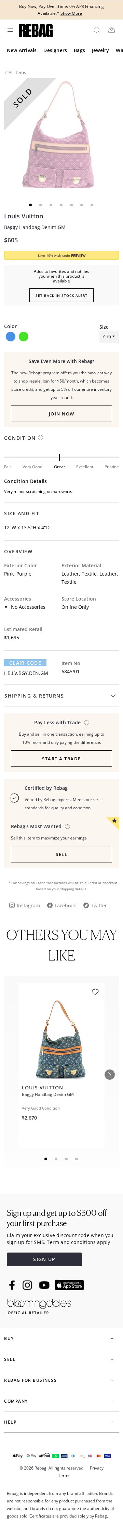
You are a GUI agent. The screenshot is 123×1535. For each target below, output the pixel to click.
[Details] (86, 722)
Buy (9, 1338)
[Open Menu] (10, 30)
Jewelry (100, 50)
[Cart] (111, 29)
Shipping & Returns (34, 695)
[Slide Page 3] (66, 1159)
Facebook (65, 905)
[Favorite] (95, 992)
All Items (17, 72)
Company (16, 1401)
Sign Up (44, 1259)
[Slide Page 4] (76, 1159)
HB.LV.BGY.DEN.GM (26, 673)
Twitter (99, 905)
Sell (61, 854)
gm (107, 336)
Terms (64, 1475)
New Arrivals (22, 50)
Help (10, 1422)
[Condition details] (40, 437)
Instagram (28, 905)
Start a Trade (61, 759)
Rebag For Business (30, 1380)
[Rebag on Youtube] (45, 1285)
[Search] (96, 29)
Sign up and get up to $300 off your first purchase (57, 1218)
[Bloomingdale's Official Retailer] (39, 1305)
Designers (55, 50)
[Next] (110, 1074)
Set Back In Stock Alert (61, 295)
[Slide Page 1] (46, 1159)
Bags (79, 50)
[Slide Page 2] (56, 1159)
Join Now (61, 414)
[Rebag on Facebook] (13, 1285)
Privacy (97, 1468)
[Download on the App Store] (69, 1285)
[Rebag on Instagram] (27, 1285)
